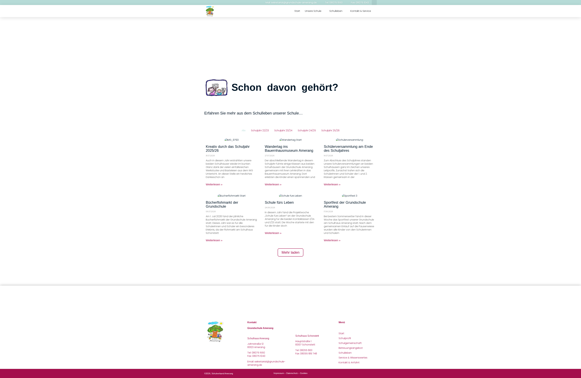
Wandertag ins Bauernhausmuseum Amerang (289, 148)
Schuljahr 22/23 (260, 130)
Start (341, 333)
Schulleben (345, 353)
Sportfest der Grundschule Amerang (345, 204)
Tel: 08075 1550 (334, 2)
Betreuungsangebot (351, 348)
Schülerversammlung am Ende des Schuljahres (348, 148)
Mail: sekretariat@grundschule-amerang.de (291, 2)
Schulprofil (345, 338)
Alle (244, 130)
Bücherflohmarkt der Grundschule (222, 204)
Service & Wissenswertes (353, 357)
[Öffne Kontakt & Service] (373, 11)
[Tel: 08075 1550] (321, 2)
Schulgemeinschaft (350, 343)
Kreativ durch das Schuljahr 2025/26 (228, 148)
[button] (374, 2)
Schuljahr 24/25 (307, 130)
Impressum (279, 373)
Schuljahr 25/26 (330, 130)
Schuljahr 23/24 (283, 130)
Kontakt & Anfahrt (349, 362)
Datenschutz (292, 373)
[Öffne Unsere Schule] (323, 11)
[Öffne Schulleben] (344, 11)
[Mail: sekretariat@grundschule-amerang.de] (261, 2)
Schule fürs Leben (279, 202)
